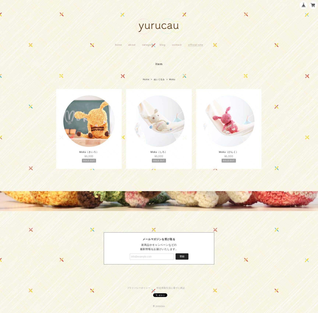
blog (163, 44)
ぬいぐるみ (159, 79)
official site (195, 44)
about (132, 44)
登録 (182, 256)
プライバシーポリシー (139, 288)
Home (146, 79)
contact (177, 44)
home (118, 44)
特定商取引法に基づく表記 (171, 288)
